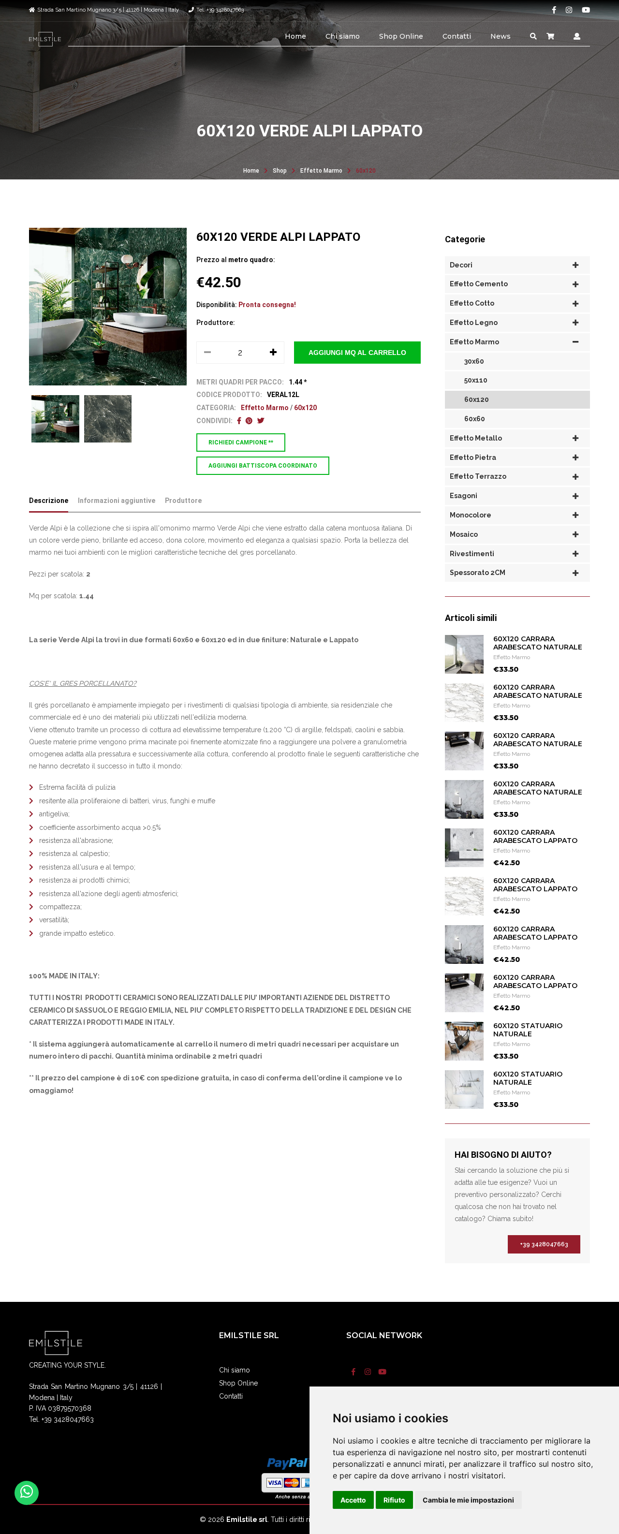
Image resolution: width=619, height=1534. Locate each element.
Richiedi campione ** (240, 442)
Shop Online (401, 36)
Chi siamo (342, 36)
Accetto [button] (353, 1500)
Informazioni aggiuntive (116, 500)
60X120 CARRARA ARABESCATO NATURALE (537, 642)
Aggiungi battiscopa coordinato (262, 465)
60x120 (366, 170)
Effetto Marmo (321, 170)
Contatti (456, 36)
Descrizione (48, 500)
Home (295, 36)
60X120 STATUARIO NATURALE (527, 1029)
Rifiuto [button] (394, 1500)
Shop (280, 170)
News (500, 36)
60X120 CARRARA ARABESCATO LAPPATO (535, 836)
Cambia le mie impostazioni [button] (468, 1500)
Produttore (183, 500)
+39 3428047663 (544, 1244)
